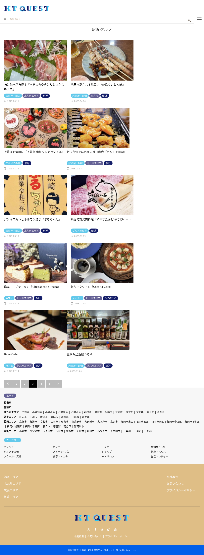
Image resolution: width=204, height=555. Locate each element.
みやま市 (102, 431)
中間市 (98, 412)
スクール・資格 (12, 456)
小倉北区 (37, 412)
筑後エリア (10, 431)
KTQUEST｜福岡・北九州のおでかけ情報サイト (92, 549)
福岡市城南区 (14, 426)
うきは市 (47, 431)
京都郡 (140, 412)
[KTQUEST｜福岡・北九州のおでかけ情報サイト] (27, 8)
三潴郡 (137, 431)
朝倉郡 (67, 426)
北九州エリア (11, 412)
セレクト (9, 446)
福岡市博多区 (192, 421)
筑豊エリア (10, 416)
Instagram (102, 529)
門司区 (25, 412)
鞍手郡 (85, 416)
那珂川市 (79, 426)
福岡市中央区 (174, 421)
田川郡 (75, 416)
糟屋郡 (57, 426)
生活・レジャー (159, 456)
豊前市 (7, 407)
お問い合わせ (175, 483)
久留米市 (35, 431)
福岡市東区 (127, 421)
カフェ (56, 446)
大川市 (80, 431)
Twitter (88, 529)
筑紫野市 (76, 421)
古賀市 (54, 421)
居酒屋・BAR (158, 446)
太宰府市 (102, 421)
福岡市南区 (158, 421)
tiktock (108, 529)
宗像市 (23, 421)
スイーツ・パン (62, 451)
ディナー (107, 446)
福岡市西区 (142, 421)
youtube (115, 529)
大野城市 (89, 421)
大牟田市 (115, 431)
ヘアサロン (108, 456)
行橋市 (7, 402)
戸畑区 (161, 412)
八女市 (59, 431)
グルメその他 (11, 451)
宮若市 (44, 421)
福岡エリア (10, 421)
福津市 (33, 421)
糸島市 (114, 421)
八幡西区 (76, 412)
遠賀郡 (129, 412)
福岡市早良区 (32, 426)
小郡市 (23, 431)
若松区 (87, 412)
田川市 (33, 416)
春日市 (46, 426)
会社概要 (172, 477)
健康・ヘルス (158, 451)
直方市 (23, 416)
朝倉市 (65, 421)
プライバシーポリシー (181, 490)
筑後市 (70, 431)
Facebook (95, 529)
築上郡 (150, 412)
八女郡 (148, 431)
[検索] (189, 20)
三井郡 (127, 431)
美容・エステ (60, 456)
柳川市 (90, 431)
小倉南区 (50, 412)
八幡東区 (63, 412)
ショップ (107, 451)
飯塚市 (44, 416)
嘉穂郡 (65, 416)
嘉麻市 (54, 416)
